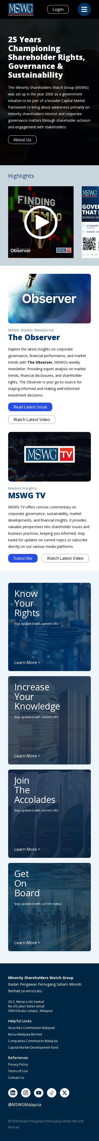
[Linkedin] (13, 1092)
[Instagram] (25, 1092)
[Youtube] (38, 1092)
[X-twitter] (64, 1092)
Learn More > (27, 662)
